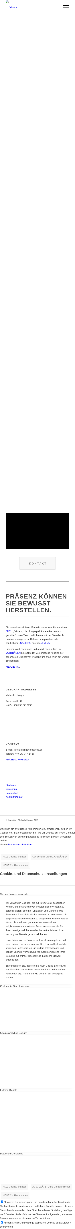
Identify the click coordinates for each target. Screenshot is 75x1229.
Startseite (11, 785)
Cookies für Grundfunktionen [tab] (15, 986)
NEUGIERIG (12, 666)
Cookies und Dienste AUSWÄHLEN (50, 856)
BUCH (9, 631)
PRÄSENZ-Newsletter (17, 759)
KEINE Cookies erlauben (15, 865)
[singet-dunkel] (31, 7)
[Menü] (64, 7)
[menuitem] (64, 7)
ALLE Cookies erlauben (15, 856)
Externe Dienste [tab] (8, 1090)
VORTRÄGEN (13, 653)
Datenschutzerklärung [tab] (11, 1153)
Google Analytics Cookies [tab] (13, 1033)
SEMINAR (45, 643)
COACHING (25, 643)
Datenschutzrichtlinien (19, 844)
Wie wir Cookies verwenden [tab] (14, 894)
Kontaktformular (14, 797)
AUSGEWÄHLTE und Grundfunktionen (51, 1187)
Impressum (11, 789)
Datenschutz (12, 793)
